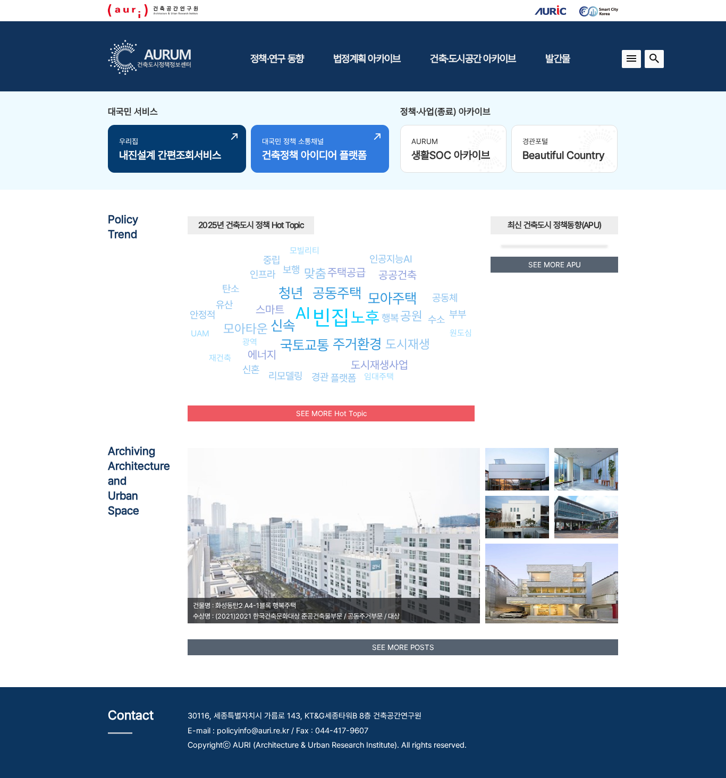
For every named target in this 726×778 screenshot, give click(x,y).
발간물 (557, 58)
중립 (271, 260)
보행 (291, 269)
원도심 (461, 333)
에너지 (262, 354)
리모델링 (285, 376)
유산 (224, 304)
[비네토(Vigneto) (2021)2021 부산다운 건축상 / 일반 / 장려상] (551, 583)
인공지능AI (390, 259)
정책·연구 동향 (276, 58)
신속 (283, 325)
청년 (290, 293)
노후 (365, 317)
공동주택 (337, 293)
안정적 (202, 314)
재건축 (220, 358)
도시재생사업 (379, 364)
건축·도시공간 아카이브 (473, 58)
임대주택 (379, 376)
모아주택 (392, 298)
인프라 (262, 274)
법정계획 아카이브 (366, 58)
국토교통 (304, 345)
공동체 (445, 297)
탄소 (230, 288)
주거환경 (357, 344)
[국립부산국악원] (586, 517)
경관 (319, 377)
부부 (457, 314)
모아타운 (245, 328)
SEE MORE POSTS (403, 647)
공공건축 (397, 275)
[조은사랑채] (517, 517)
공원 (411, 316)
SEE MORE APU (554, 264)
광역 (249, 342)
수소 (436, 319)
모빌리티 (304, 251)
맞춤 (315, 273)
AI (303, 313)
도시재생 (407, 344)
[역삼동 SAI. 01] (517, 469)
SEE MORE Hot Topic (331, 413)
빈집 (331, 317)
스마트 (270, 309)
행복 (390, 318)
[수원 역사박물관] (586, 469)
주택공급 (346, 272)
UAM (200, 333)
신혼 (250, 369)
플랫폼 (343, 378)
